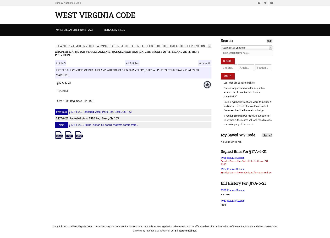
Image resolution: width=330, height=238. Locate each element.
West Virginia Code (95, 15)
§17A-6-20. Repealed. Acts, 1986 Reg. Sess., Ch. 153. (94, 112)
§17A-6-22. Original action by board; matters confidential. (98, 125)
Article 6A (205, 63)
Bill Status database (185, 230)
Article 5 (60, 63)
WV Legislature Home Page (74, 29)
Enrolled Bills (114, 29)
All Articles (132, 63)
